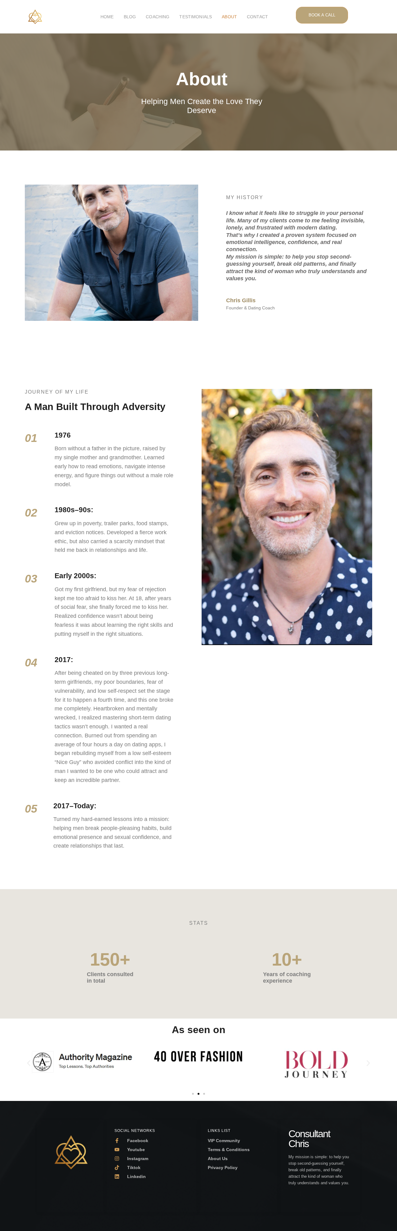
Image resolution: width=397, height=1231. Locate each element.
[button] (29, 1063)
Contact (257, 16)
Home (107, 16)
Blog (130, 16)
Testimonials (195, 16)
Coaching (157, 16)
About (229, 16)
